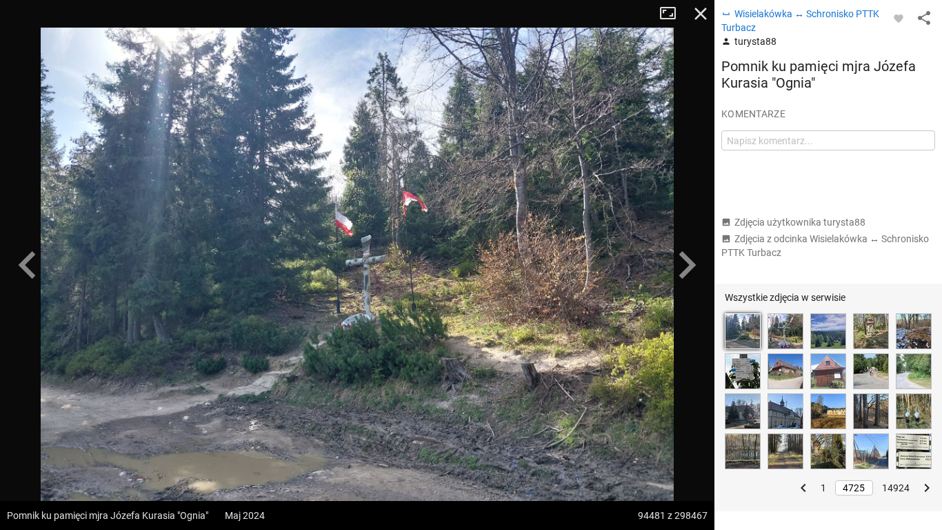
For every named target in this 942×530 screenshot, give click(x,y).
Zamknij (700, 14)
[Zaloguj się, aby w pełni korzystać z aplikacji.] (899, 17)
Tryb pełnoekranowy (673, 14)
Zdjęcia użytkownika (799, 222)
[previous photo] (27, 265)
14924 (896, 487)
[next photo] (686, 265)
